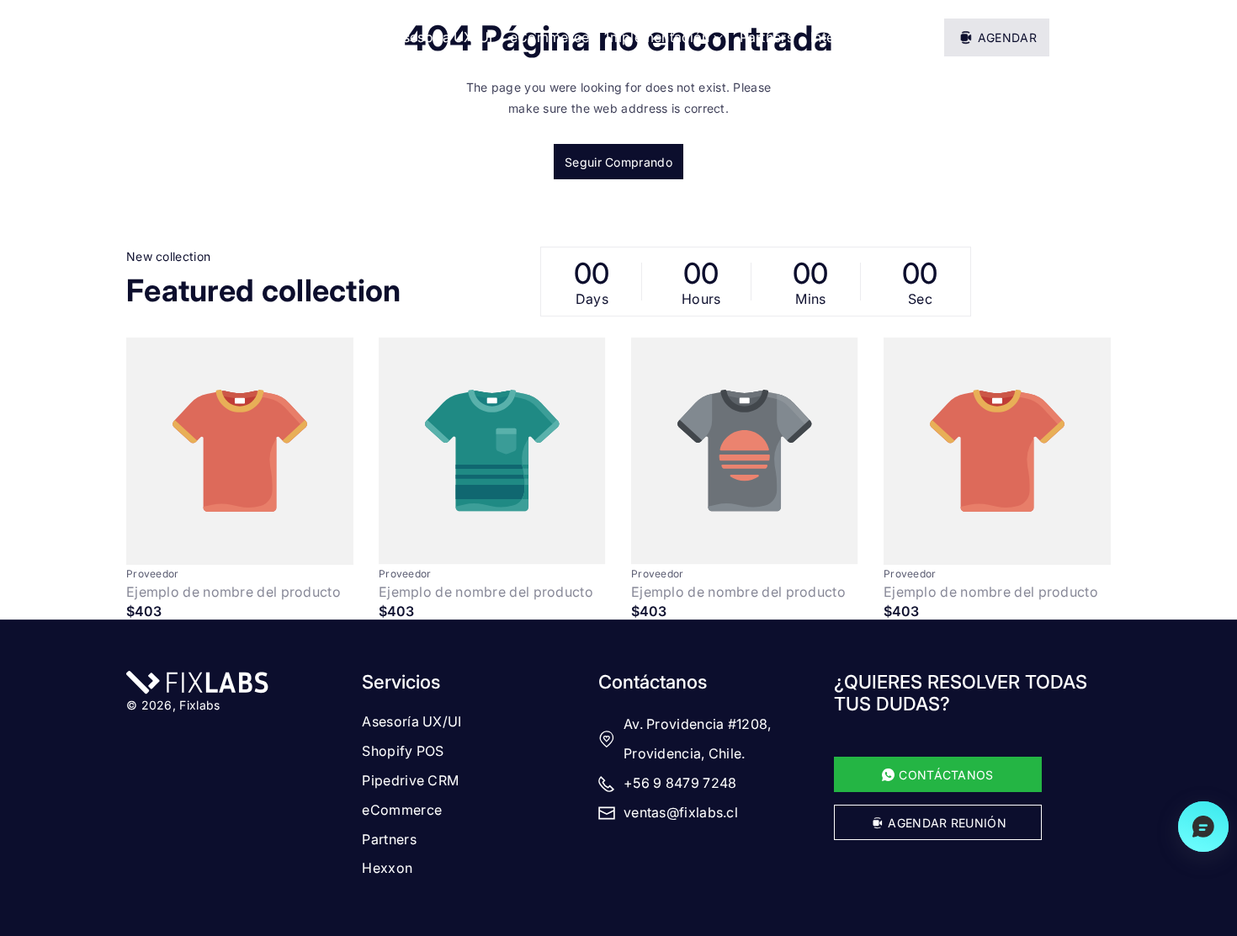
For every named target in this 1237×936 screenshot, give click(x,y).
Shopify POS (402, 750)
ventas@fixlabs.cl (681, 812)
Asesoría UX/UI (411, 721)
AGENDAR (1007, 37)
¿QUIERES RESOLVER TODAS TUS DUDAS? (960, 693)
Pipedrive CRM (410, 780)
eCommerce (402, 809)
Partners (389, 839)
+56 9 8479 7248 (680, 782)
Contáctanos (652, 682)
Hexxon (387, 867)
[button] (1099, 37)
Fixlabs (199, 705)
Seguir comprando (618, 162)
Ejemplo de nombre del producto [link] (233, 591)
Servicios (401, 682)
